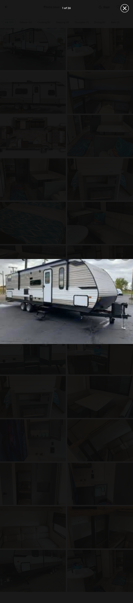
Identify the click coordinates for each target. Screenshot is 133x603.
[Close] (125, 8)
